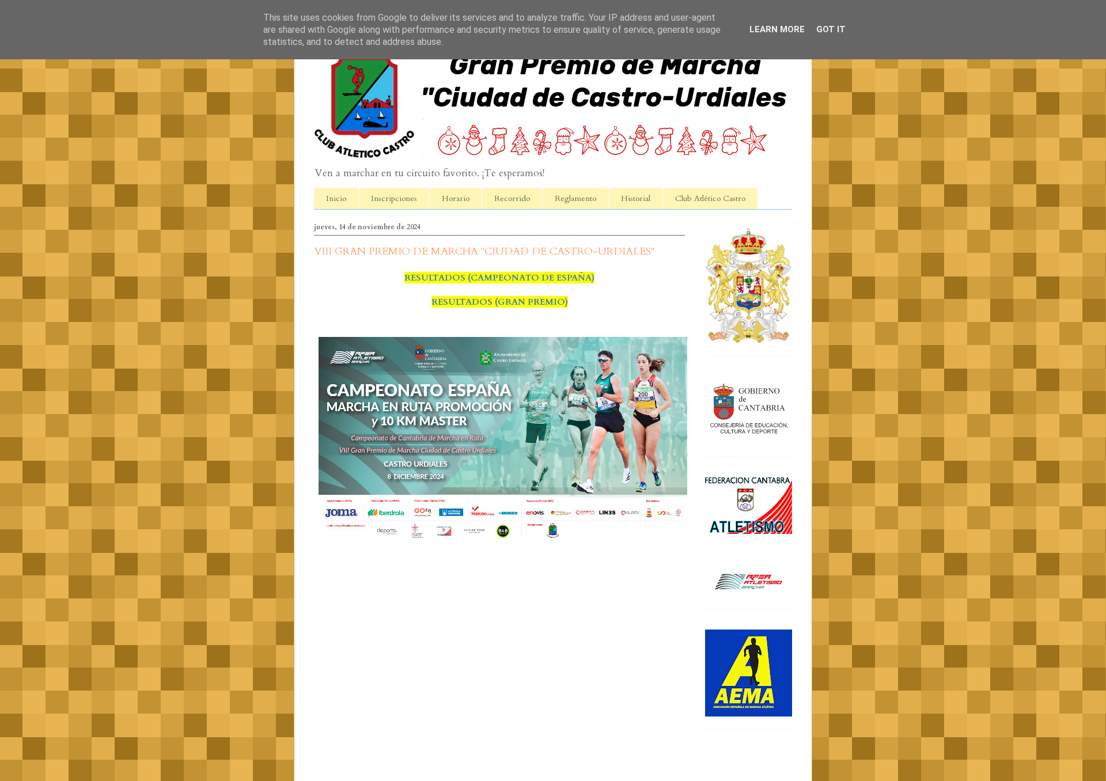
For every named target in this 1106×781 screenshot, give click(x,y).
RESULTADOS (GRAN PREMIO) (499, 302)
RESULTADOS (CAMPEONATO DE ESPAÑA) (499, 277)
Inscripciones (394, 198)
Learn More (777, 29)
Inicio (336, 198)
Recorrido (512, 198)
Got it (831, 29)
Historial (635, 198)
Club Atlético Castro (710, 198)
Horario (455, 198)
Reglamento (575, 198)
